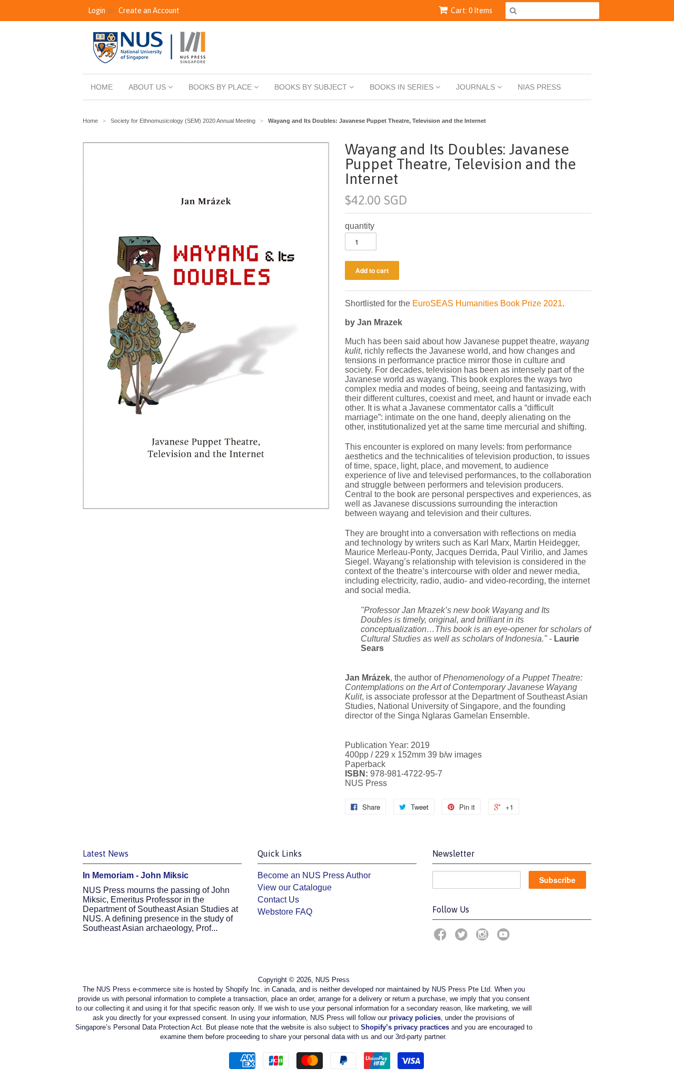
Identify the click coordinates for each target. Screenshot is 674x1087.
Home (102, 87)
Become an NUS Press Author (314, 875)
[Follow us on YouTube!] (505, 937)
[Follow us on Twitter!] (463, 937)
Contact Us (278, 899)
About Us (148, 87)
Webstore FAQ (284, 911)
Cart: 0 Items (471, 10)
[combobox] (552, 10)
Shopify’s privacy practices (405, 1027)
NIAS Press (539, 87)
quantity (359, 225)
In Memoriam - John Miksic (136, 875)
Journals (476, 87)
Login (96, 10)
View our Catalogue (294, 887)
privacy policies (415, 1018)
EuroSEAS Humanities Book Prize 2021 (487, 303)
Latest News (105, 853)
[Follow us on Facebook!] (442, 937)
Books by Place (221, 87)
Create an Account (149, 10)
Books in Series (402, 87)
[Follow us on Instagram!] (484, 937)
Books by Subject (311, 87)
